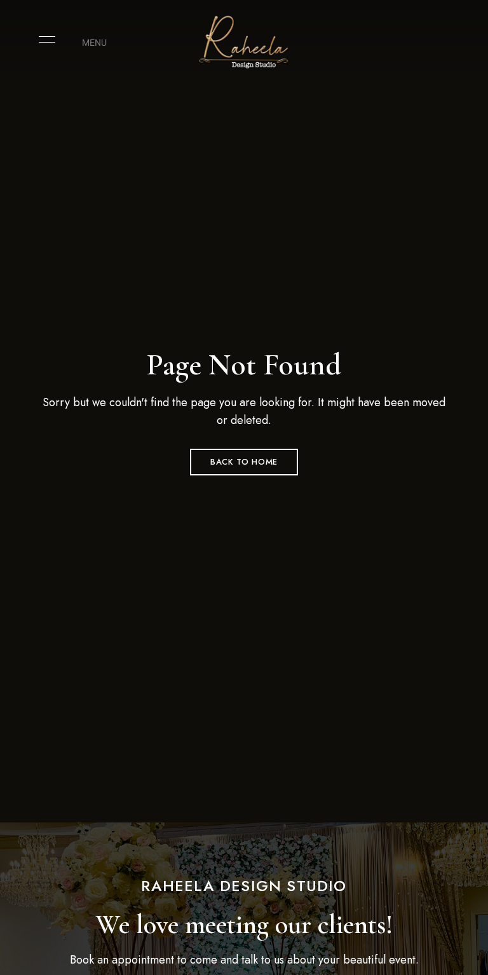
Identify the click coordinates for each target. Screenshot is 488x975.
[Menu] (44, 39)
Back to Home (244, 462)
